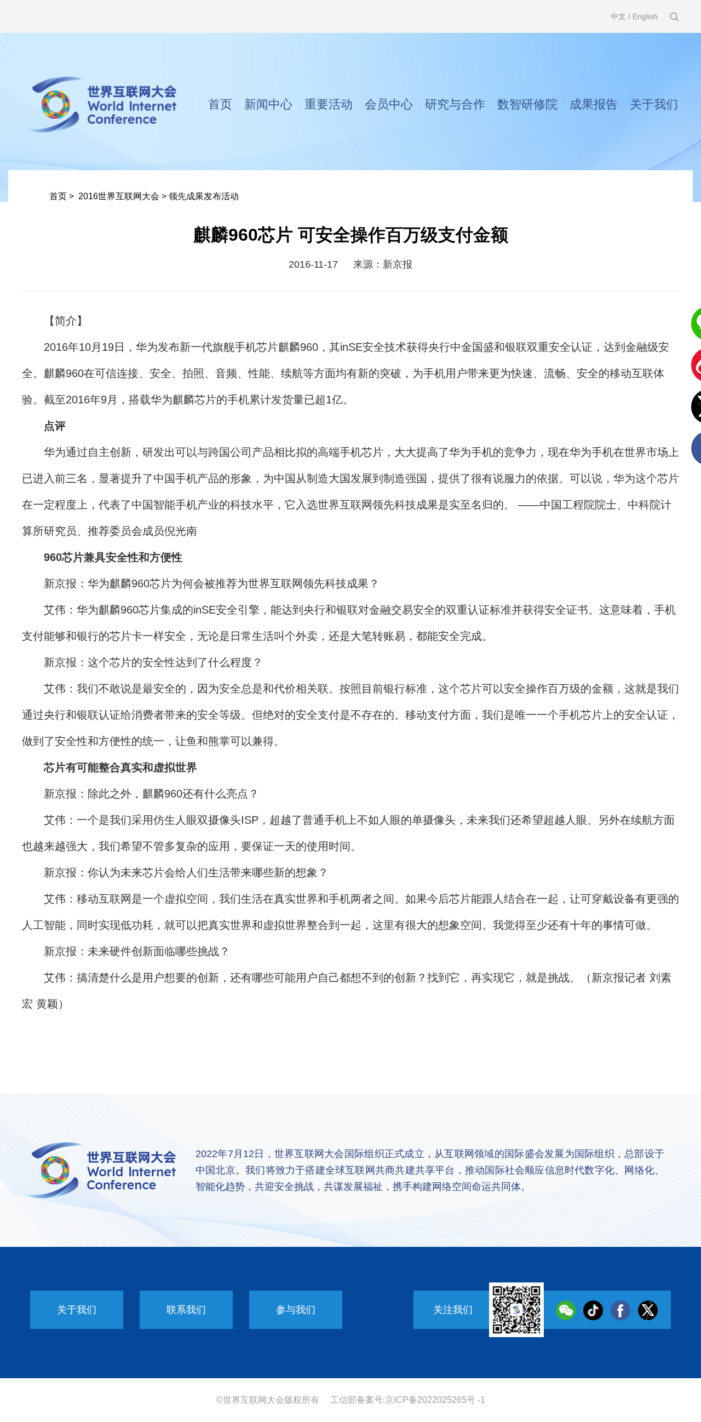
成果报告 (594, 104)
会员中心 (389, 104)
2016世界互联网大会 (118, 196)
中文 (618, 16)
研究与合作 (455, 104)
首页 (220, 104)
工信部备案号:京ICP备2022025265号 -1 (407, 1399)
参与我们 (295, 1309)
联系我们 (186, 1309)
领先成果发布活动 (204, 196)
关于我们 (654, 104)
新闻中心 (268, 104)
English (645, 16)
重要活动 (328, 104)
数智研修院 (527, 104)
